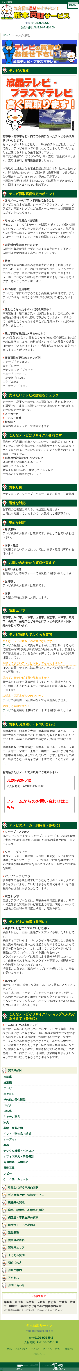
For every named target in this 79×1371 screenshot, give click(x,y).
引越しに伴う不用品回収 (23, 1187)
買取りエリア (16, 1247)
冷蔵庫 (7, 1076)
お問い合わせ (16, 1285)
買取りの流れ (16, 1240)
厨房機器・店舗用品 (15, 1162)
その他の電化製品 (14, 1099)
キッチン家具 (11, 1116)
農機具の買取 (16, 1202)
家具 (6, 1122)
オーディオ (10, 1139)
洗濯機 (7, 1082)
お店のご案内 (21, 1349)
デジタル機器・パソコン (18, 1150)
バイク (7, 1105)
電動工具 (9, 1167)
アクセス (13, 1277)
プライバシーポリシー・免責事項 (58, 1349)
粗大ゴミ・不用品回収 (22, 1225)
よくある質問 (16, 1255)
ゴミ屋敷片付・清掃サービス (26, 1194)
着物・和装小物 (13, 1128)
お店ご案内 (15, 1270)
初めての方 (15, 1262)
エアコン (9, 1093)
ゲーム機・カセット (15, 1179)
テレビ (7, 645)
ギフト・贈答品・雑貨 (17, 1133)
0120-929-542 (40, 23)
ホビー (7, 1173)
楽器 (6, 1145)
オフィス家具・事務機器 (18, 1156)
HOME (6, 35)
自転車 (7, 1110)
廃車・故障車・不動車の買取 (26, 1210)
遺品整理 (13, 1232)
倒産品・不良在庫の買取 (23, 1217)
